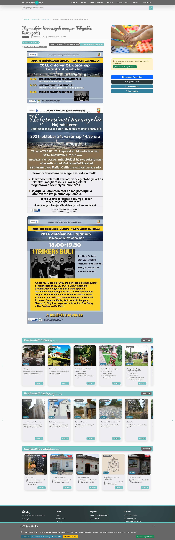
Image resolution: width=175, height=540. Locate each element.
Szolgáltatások (122, 2)
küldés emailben (132, 86)
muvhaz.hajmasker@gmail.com (92, 44)
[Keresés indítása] (151, 8)
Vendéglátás (147, 2)
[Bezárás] (153, 526)
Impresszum (94, 518)
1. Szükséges (26, 537)
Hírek (58, 515)
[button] (65, 77)
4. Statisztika (56, 537)
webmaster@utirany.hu (132, 522)
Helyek (58, 522)
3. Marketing (45, 537)
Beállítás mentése (71, 537)
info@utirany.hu (130, 518)
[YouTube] (27, 519)
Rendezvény (45, 19)
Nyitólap (74, 2)
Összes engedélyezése (145, 537)
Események (35, 19)
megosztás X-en (133, 82)
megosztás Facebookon (133, 77)
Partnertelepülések (96, 2)
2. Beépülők (36, 537)
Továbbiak (146, 340)
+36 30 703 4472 (73, 44)
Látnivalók (135, 2)
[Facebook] (23, 519)
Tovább (38, 383)
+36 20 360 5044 (57, 44)
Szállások (110, 2)
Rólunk (83, 2)
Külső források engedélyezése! (125, 67)
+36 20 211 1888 (130, 515)
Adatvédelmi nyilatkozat (99, 515)
